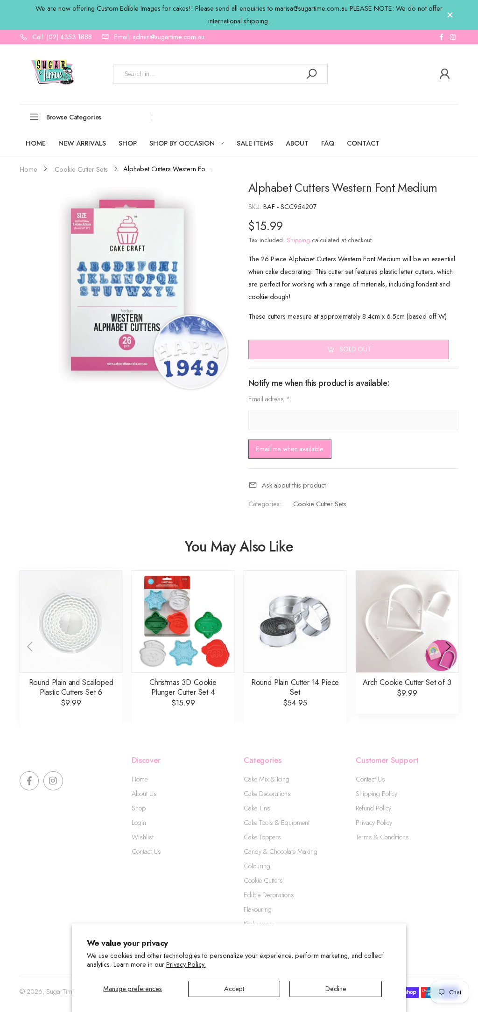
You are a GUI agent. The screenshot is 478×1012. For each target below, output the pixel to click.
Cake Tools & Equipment (276, 822)
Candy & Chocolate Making (280, 851)
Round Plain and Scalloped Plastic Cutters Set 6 (71, 687)
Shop (139, 808)
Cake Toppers (262, 837)
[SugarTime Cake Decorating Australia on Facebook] (441, 37)
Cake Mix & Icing (266, 779)
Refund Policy (373, 808)
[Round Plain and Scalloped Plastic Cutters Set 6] (71, 621)
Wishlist (143, 837)
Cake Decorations (267, 793)
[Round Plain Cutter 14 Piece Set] (295, 621)
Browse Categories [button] (74, 117)
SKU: (255, 206)
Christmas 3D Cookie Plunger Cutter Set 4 (183, 687)
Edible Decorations (269, 895)
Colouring (257, 866)
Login (139, 822)
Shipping (298, 240)
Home (140, 779)
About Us (144, 793)
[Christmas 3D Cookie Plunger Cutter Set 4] (183, 621)
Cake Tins (257, 808)
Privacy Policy (374, 822)
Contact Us (146, 851)
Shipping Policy (376, 793)
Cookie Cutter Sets (319, 504)
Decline (335, 988)
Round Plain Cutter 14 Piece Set (295, 687)
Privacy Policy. (186, 964)
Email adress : (269, 399)
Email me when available (289, 449)
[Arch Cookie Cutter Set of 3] (407, 621)
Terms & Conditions (382, 837)
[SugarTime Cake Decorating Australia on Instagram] (453, 37)
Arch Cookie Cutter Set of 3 (407, 682)
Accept (234, 988)
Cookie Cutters (263, 880)
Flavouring (258, 909)
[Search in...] (311, 74)
